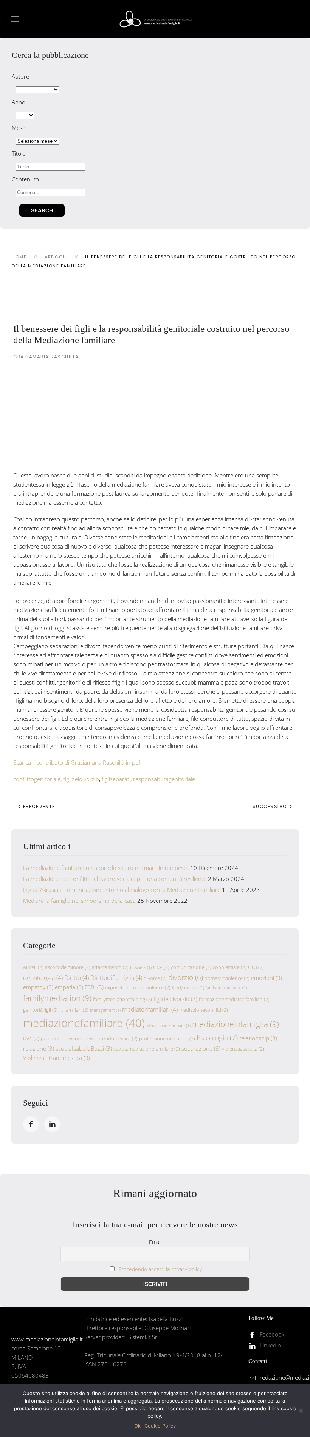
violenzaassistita (243, 1048)
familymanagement (226, 987)
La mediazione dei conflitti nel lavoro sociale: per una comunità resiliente (114, 878)
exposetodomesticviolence (137, 987)
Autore (20, 76)
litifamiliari (73, 1009)
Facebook (272, 1334)
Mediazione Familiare (168, 1025)
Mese (18, 127)
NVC (31, 1038)
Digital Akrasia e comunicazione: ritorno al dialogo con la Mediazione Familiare (121, 889)
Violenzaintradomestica (56, 1058)
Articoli (56, 257)
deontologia (43, 977)
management (105, 1010)
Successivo (271, 806)
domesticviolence (227, 978)
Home (19, 257)
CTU (256, 967)
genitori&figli (40, 1009)
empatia (69, 987)
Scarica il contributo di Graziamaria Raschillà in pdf (77, 762)
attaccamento (110, 967)
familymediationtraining (122, 999)
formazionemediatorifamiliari (234, 999)
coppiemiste (229, 967)
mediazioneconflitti (203, 1009)
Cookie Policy (160, 1426)
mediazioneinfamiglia (235, 1024)
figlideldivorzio (81, 779)
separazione (200, 1048)
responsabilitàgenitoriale (164, 779)
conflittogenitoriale (36, 779)
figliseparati (116, 779)
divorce (155, 978)
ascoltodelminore (67, 967)
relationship (258, 1038)
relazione (38, 1048)
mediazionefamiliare (84, 1023)
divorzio (185, 977)
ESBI (94, 987)
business (141, 967)
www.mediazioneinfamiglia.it (47, 1339)
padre (51, 1038)
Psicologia (217, 1037)
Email (155, 1241)
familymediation (57, 998)
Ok (137, 1426)
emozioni (266, 977)
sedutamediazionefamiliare (146, 1048)
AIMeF (33, 967)
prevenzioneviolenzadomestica (100, 1038)
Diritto (76, 977)
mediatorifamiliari (150, 1009)
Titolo (19, 153)
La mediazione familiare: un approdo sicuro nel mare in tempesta (106, 867)
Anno (18, 102)
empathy (38, 987)
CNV (161, 967)
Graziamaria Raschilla (46, 357)
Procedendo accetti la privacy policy (160, 1269)
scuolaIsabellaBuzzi (84, 1048)
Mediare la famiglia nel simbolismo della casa (79, 900)
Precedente (38, 806)
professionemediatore (167, 1038)
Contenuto (25, 179)
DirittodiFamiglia (116, 977)
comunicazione (191, 967)
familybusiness (188, 987)
